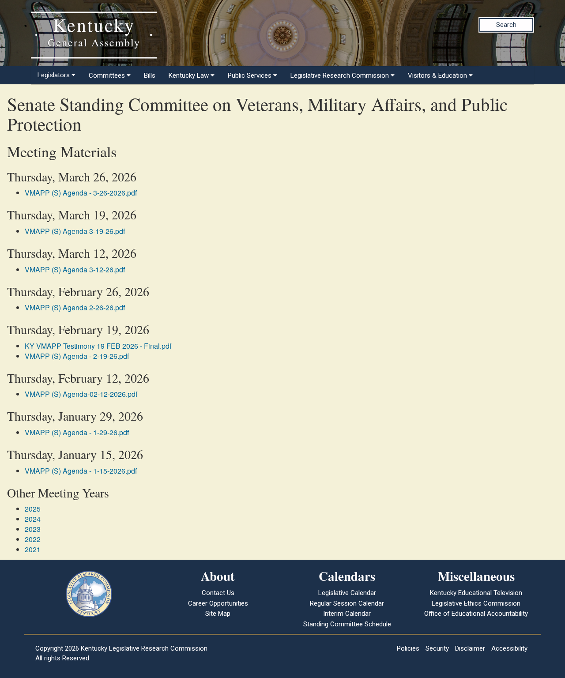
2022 (33, 539)
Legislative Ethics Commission (476, 603)
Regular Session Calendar (347, 603)
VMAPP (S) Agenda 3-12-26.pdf (75, 269)
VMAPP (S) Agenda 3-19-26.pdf (75, 231)
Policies (408, 648)
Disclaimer (470, 648)
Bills (149, 75)
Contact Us (218, 593)
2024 (33, 519)
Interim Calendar (347, 614)
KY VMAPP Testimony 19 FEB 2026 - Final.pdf (98, 346)
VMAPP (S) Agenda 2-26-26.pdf (75, 307)
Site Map (217, 614)
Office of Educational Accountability (476, 614)
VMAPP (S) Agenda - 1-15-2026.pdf (81, 471)
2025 (33, 509)
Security (437, 648)
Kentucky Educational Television (476, 593)
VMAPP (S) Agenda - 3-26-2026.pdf (81, 193)
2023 (33, 529)
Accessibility (509, 648)
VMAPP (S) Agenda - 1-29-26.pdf (77, 432)
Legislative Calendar (347, 593)
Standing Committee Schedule (347, 624)
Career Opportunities (218, 603)
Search (506, 25)
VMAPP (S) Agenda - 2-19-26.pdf (77, 356)
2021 (33, 549)
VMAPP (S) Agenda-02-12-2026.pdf (81, 394)
